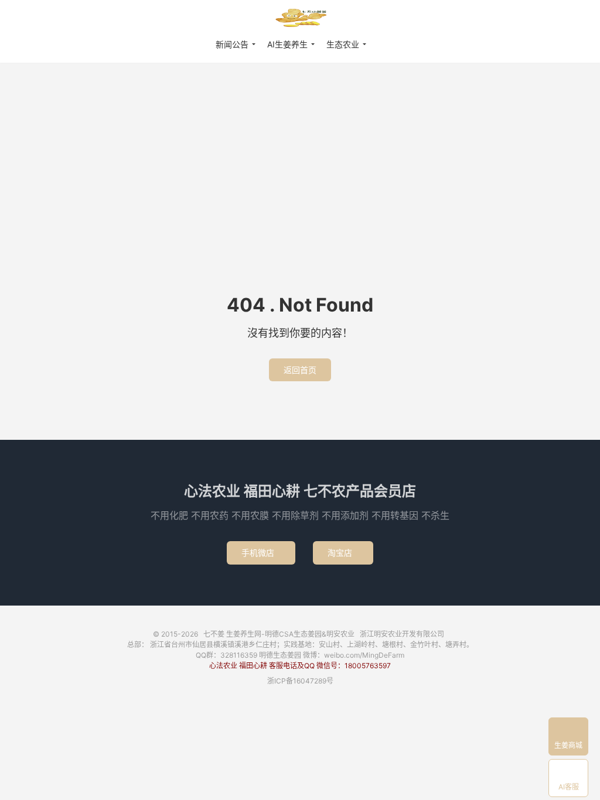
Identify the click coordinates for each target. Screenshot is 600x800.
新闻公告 (232, 44)
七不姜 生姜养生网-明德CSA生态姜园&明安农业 (300, 18)
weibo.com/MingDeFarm (364, 655)
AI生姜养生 (287, 44)
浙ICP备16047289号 (300, 680)
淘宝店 (343, 553)
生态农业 (342, 44)
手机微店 (261, 553)
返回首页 (300, 370)
